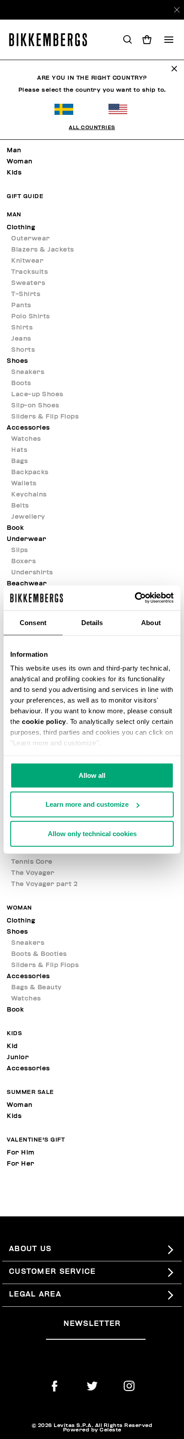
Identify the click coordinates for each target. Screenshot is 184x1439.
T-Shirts (25, 294)
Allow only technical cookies (92, 833)
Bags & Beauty (36, 987)
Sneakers (27, 372)
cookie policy (44, 721)
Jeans (21, 338)
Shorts (23, 349)
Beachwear (27, 583)
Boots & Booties (39, 954)
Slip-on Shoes (35, 405)
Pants (21, 305)
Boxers (23, 561)
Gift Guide (25, 196)
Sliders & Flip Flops (45, 416)
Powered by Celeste (92, 1429)
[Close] (177, 10)
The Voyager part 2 (44, 884)
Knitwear (27, 260)
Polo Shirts (30, 316)
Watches (26, 438)
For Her (20, 1163)
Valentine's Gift (36, 1140)
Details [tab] (92, 622)
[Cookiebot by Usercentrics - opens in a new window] (135, 598)
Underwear (26, 539)
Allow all (92, 775)
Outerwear (30, 238)
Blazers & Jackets (42, 249)
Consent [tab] (33, 622)
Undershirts (32, 572)
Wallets (24, 483)
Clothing (21, 227)
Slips (19, 550)
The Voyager (32, 873)
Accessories (28, 427)
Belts (20, 505)
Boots (21, 383)
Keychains (29, 494)
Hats (19, 450)
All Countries (92, 127)
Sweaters (28, 283)
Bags (19, 461)
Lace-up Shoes (37, 394)
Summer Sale (30, 1092)
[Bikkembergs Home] (52, 39)
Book (15, 527)
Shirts (22, 327)
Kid (12, 1046)
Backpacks (30, 472)
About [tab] (151, 622)
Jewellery (28, 516)
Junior (18, 1057)
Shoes (17, 361)
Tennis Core (32, 861)
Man (14, 150)
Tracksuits (29, 271)
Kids (14, 172)
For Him (21, 1152)
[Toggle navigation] (169, 39)
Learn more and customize (87, 804)
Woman (20, 161)
